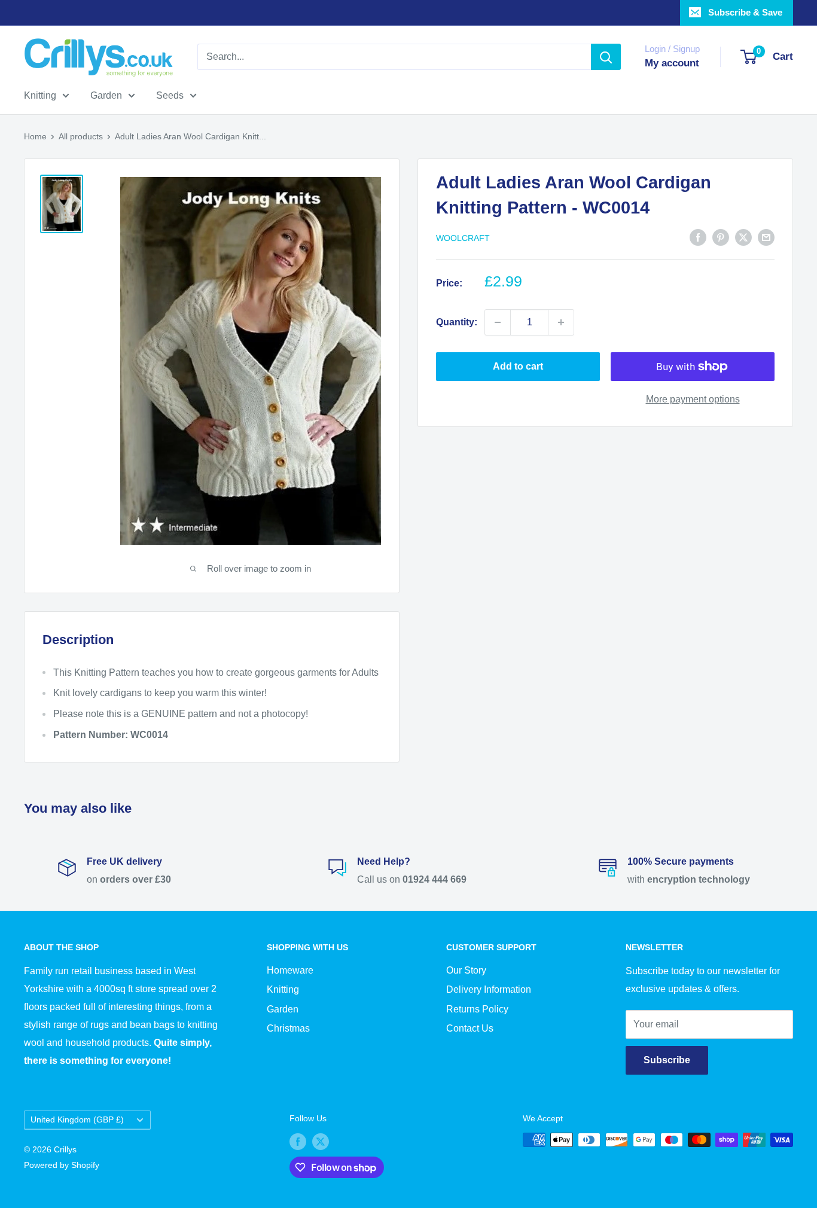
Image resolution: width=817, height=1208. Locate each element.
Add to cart (518, 366)
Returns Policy (477, 1009)
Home (35, 136)
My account (672, 63)
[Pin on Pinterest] (720, 237)
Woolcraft (463, 238)
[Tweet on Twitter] (743, 237)
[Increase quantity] (561, 322)
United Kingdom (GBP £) (77, 1119)
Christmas (288, 1028)
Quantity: (456, 322)
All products (81, 136)
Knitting (40, 95)
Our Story (466, 970)
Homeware (290, 970)
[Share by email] (766, 237)
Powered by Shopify (61, 1165)
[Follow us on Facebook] (297, 1141)
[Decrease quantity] (497, 322)
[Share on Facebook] (698, 237)
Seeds (170, 95)
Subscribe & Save (745, 12)
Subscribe (667, 1060)
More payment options (693, 399)
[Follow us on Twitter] (320, 1141)
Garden (106, 95)
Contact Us (469, 1028)
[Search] (606, 57)
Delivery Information (488, 989)
